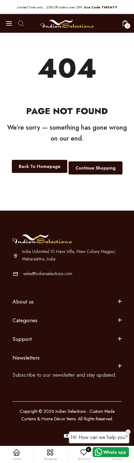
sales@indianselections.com (47, 273)
